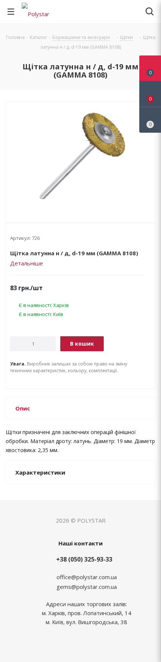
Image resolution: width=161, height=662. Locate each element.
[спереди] (80, 156)
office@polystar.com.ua (87, 577)
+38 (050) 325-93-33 (84, 559)
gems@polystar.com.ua (87, 586)
